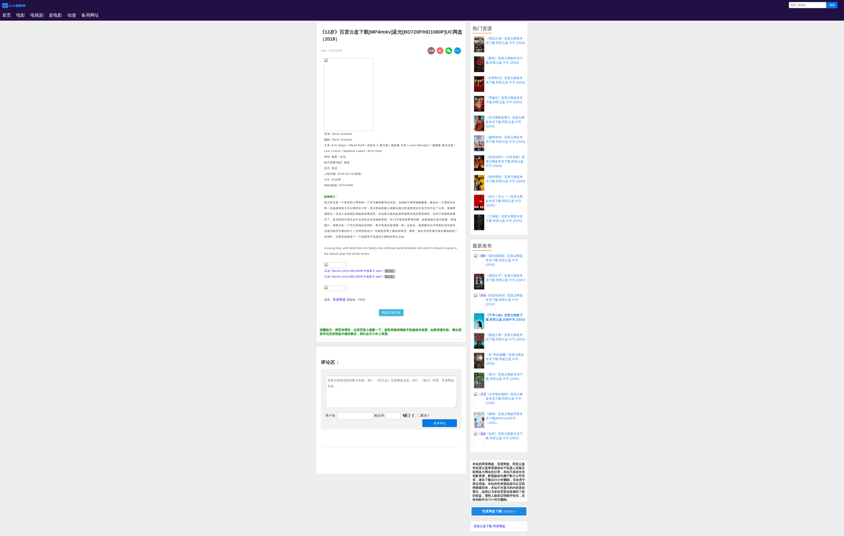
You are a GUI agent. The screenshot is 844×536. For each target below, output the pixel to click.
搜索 (832, 5)
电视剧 (37, 15)
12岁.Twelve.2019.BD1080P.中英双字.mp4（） (360, 276)
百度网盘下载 (499, 511)
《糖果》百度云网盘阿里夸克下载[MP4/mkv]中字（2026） (504, 418)
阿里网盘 (499, 526)
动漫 (71, 15)
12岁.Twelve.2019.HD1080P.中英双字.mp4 (353, 271)
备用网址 (90, 15)
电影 (20, 15)
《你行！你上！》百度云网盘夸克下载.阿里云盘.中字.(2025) (504, 201)
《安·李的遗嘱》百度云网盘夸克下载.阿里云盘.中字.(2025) (505, 359)
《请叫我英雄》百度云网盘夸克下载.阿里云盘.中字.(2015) (504, 260)
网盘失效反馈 (391, 312)
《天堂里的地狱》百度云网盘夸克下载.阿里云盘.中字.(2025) (504, 398)
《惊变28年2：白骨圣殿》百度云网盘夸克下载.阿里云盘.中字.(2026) (505, 161)
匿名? (425, 415)
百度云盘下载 (483, 526)
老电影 (55, 15)
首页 (6, 15)
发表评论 (439, 423)
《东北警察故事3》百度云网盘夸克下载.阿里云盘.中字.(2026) (505, 122)
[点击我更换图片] (409, 415)
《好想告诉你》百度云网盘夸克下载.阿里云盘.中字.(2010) (504, 300)
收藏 (431, 50)
